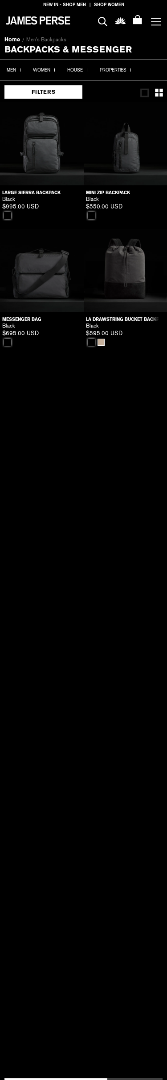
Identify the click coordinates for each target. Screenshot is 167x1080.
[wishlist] (120, 20)
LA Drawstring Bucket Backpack (125, 319)
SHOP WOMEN (109, 5)
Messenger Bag (21, 319)
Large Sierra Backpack (31, 193)
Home (12, 39)
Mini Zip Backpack (108, 193)
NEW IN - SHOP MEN (64, 5)
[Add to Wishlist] (70, 114)
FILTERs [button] (43, 92)
